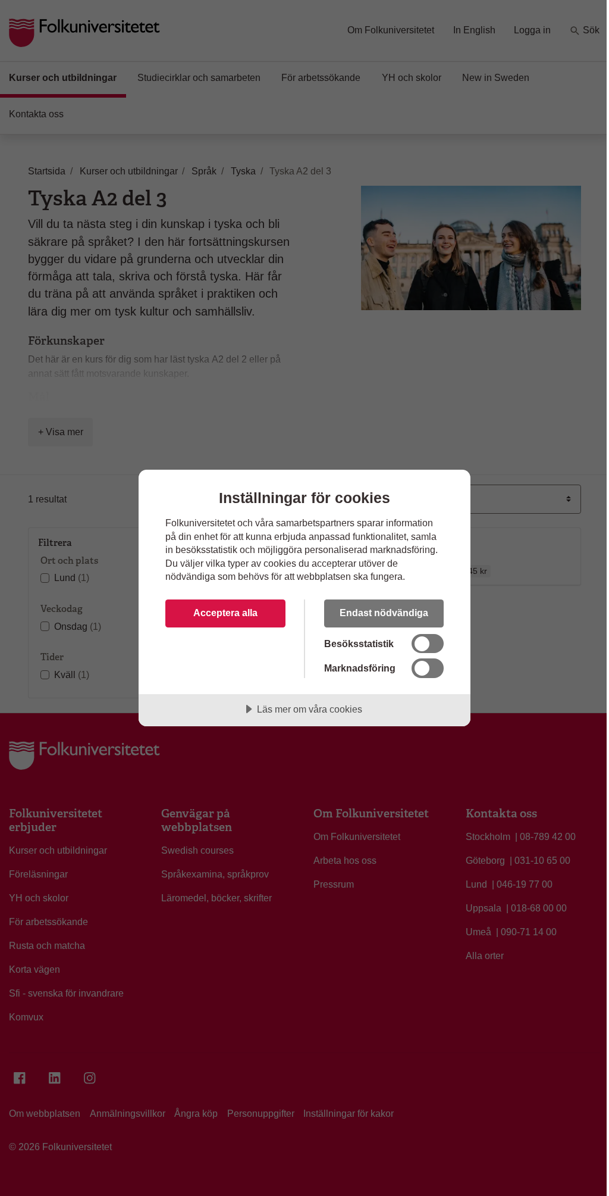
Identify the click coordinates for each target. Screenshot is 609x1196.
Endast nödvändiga (384, 612)
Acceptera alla (225, 612)
